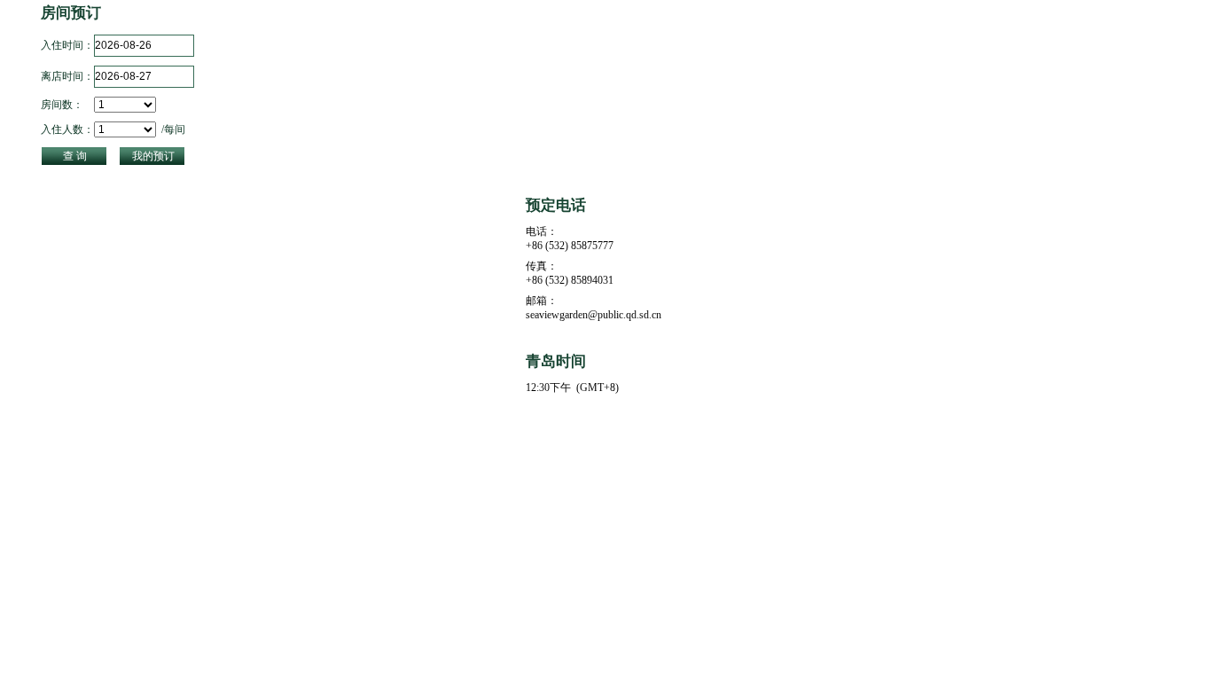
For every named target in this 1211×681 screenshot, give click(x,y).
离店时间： (67, 76)
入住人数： (67, 129)
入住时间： (67, 45)
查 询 (75, 156)
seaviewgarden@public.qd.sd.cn (593, 315)
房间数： (62, 104)
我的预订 (153, 156)
